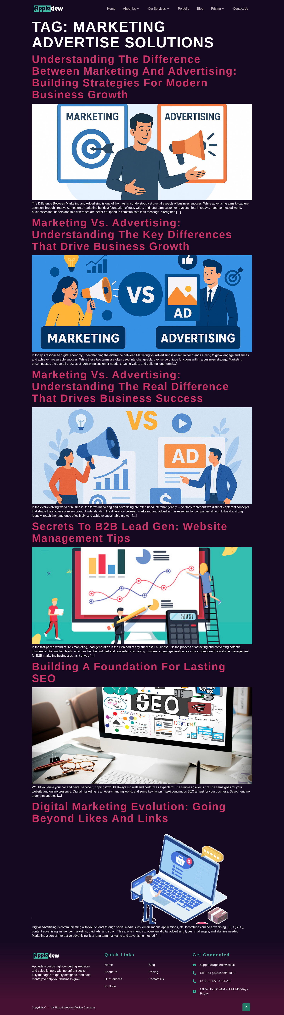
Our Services (157, 8)
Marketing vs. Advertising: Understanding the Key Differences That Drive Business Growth (132, 234)
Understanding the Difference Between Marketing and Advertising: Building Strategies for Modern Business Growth (134, 77)
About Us (129, 8)
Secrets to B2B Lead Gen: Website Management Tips (130, 532)
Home (111, 8)
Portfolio (183, 8)
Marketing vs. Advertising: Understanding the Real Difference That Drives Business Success (130, 386)
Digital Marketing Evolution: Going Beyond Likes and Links (129, 812)
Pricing (216, 8)
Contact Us (240, 8)
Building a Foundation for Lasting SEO (129, 672)
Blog (200, 8)
